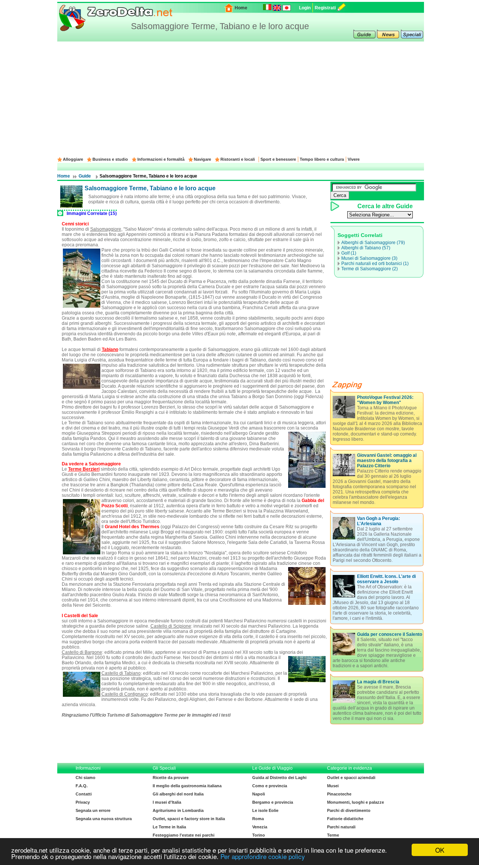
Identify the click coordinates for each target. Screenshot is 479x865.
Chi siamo (85, 777)
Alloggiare (73, 159)
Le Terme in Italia (169, 827)
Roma (258, 818)
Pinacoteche (339, 794)
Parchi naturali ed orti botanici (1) (375, 263)
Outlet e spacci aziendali (351, 777)
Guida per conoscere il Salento (389, 634)
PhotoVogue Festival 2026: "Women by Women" (385, 400)
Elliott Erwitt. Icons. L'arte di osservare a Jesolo (386, 579)
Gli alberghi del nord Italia (178, 794)
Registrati (325, 7)
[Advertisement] (240, 97)
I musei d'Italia (167, 802)
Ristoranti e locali (237, 159)
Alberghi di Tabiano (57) (365, 247)
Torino (258, 835)
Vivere (354, 159)
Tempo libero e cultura (322, 159)
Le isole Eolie (265, 810)
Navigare (202, 159)
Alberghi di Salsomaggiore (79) (373, 242)
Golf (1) (348, 253)
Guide (85, 176)
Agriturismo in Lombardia (178, 810)
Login (305, 7)
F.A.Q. (82, 786)
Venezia (259, 827)
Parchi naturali (341, 827)
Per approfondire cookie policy (262, 856)
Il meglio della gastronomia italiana (187, 786)
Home (241, 7)
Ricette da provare (171, 777)
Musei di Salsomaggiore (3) (369, 258)
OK (439, 850)
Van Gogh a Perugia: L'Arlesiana (378, 521)
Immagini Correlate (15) (92, 213)
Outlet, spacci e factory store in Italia (189, 818)
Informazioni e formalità (160, 159)
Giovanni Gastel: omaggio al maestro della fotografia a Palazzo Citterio (387, 460)
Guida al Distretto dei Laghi (279, 777)
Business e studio (110, 159)
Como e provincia (269, 786)
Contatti (84, 794)
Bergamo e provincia (272, 802)
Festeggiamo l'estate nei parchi (183, 835)
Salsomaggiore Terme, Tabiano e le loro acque (150, 188)
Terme (333, 835)
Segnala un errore (93, 810)
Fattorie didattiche (345, 818)
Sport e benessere (278, 159)
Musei (333, 786)
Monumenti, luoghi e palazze (355, 802)
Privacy (83, 802)
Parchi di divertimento (348, 810)
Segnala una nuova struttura (104, 818)
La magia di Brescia (378, 681)
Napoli (258, 794)
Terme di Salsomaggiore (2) (369, 268)
